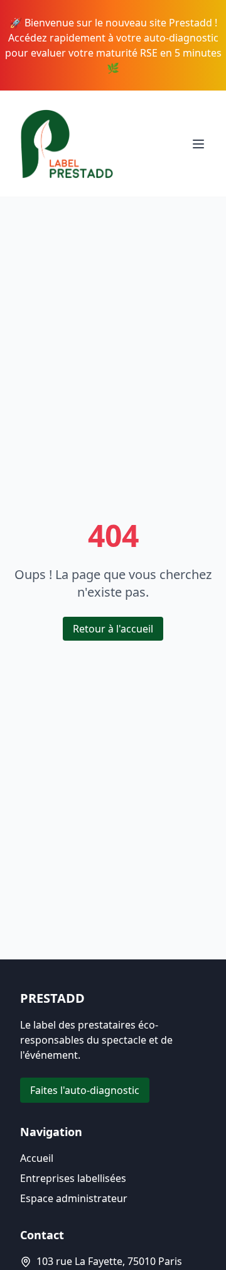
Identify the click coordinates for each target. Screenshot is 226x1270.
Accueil (36, 1158)
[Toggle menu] (198, 144)
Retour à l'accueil (113, 629)
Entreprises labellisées (73, 1178)
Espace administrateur (73, 1198)
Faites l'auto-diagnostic (84, 1090)
